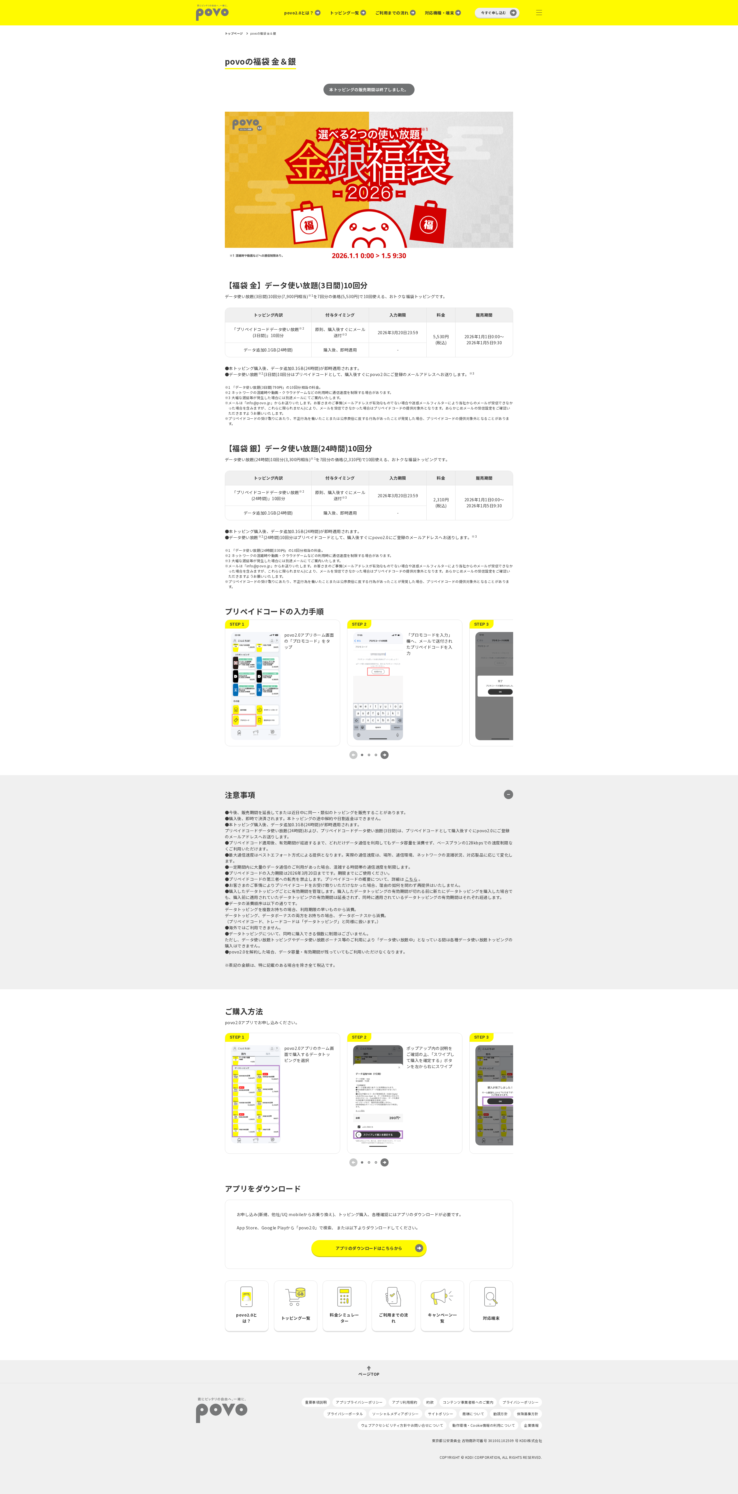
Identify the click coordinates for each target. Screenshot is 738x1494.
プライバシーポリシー (520, 1402)
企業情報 (531, 1425)
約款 (430, 1402)
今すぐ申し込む (493, 12)
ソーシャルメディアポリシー (395, 1413)
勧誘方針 (500, 1413)
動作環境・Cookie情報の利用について (483, 1425)
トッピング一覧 (344, 13)
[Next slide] (385, 755)
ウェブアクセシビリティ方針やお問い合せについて (402, 1425)
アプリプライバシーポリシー (359, 1402)
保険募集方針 (528, 1413)
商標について (473, 1413)
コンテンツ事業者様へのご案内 (468, 1402)
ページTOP (369, 1373)
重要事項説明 (316, 1402)
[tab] (362, 755)
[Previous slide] (353, 755)
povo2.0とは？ (299, 13)
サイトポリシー (440, 1413)
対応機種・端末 (439, 13)
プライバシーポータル (345, 1413)
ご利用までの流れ (392, 13)
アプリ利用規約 (404, 1402)
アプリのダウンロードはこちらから (369, 1248)
